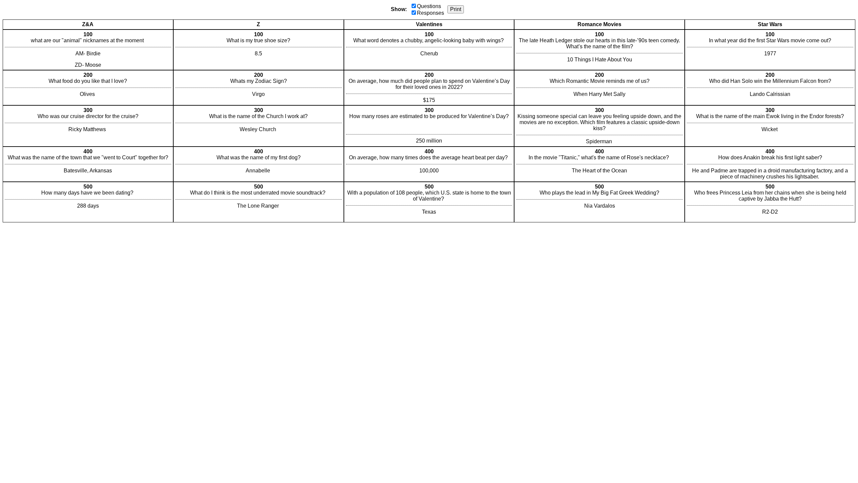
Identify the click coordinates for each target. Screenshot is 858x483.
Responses (430, 13)
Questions (429, 6)
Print (455, 9)
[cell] (88, 50)
